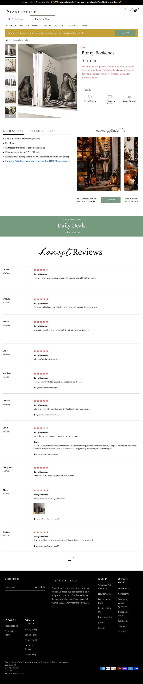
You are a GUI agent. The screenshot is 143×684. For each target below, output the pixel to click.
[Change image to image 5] (10, 113)
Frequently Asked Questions (123, 603)
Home (7, 40)
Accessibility (30, 654)
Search (101, 628)
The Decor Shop (42, 19)
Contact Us (123, 594)
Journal (101, 622)
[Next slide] (134, 165)
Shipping (122, 626)
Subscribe (40, 587)
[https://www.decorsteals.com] (71, 226)
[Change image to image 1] (10, 51)
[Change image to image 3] (10, 82)
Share (88, 90)
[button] (39, 508)
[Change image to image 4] (10, 97)
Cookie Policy (31, 635)
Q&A (50, 131)
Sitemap (122, 631)
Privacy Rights (31, 640)
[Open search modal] (125, 9)
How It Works (104, 594)
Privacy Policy (31, 629)
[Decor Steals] (21, 11)
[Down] (10, 116)
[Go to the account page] (131, 9)
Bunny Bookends (41, 274)
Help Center (124, 588)
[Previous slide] (81, 165)
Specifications (13, 131)
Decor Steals (22, 662)
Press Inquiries (105, 617)
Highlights (35, 131)
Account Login (11, 626)
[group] (71, 280)
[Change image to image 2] (10, 66)
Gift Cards (122, 621)
